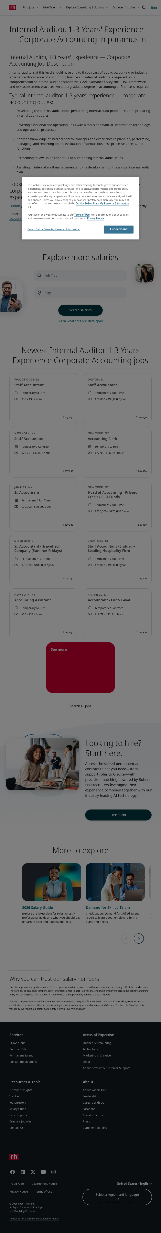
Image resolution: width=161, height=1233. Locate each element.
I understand (119, 229)
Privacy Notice (95, 218)
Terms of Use (82, 215)
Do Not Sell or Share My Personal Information (102, 204)
